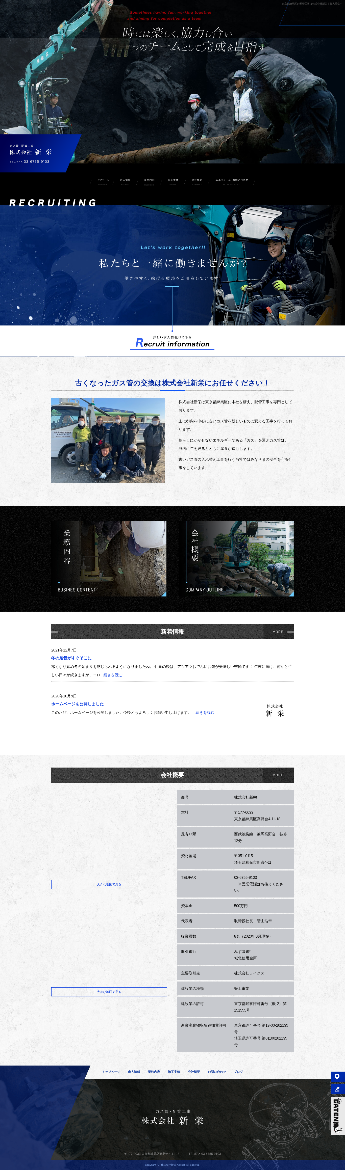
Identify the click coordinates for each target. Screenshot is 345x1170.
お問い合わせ (232, 182)
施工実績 (173, 182)
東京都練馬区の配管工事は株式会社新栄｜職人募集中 (312, 3)
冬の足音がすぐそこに (71, 658)
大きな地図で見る (109, 884)
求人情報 (125, 182)
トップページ (101, 182)
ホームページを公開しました (77, 704)
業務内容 (149, 182)
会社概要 (197, 182)
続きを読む (113, 675)
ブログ (238, 1072)
